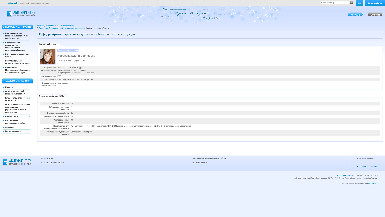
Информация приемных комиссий (207, 158)
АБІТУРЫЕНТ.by (343, 175)
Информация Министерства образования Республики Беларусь (17, 70)
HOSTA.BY (373, 183)
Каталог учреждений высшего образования (15, 92)
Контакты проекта (13, 131)
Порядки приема (199, 162)
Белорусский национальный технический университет (62, 28)
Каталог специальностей (52, 162)
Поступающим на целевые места (17, 55)
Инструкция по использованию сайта (15, 122)
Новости (9, 87)
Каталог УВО (47, 158)
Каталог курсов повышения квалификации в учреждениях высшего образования (17, 108)
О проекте (9, 127)
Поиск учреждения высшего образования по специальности (16, 35)
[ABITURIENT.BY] (21, 13)
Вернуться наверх (366, 158)
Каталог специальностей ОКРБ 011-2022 (16, 99)
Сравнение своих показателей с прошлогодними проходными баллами (15, 46)
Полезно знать (11, 116)
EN (359, 3)
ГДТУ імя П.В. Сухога (336, 178)
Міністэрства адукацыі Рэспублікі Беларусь (310, 178)
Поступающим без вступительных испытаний (17, 62)
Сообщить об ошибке (368, 166)
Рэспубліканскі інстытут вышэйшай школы (361, 178)
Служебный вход (375, 3)
